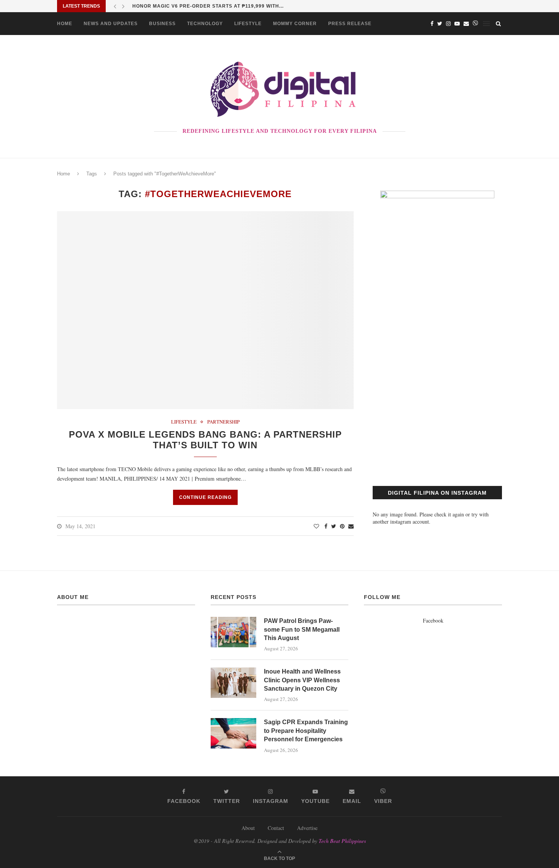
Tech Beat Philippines (342, 840)
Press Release (350, 23)
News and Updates (111, 23)
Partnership (223, 422)
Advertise (307, 827)
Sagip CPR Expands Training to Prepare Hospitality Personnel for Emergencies (306, 730)
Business (162, 23)
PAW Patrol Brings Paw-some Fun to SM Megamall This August (302, 629)
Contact (276, 827)
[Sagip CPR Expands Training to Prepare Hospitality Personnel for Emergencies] (233, 733)
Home (64, 23)
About (248, 827)
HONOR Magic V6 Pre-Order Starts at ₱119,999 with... (208, 6)
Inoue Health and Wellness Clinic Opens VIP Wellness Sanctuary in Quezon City (302, 680)
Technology (205, 23)
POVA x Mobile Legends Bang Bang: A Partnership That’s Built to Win (205, 439)
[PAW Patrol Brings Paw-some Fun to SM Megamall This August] (233, 632)
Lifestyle (248, 23)
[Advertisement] (437, 400)
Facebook (433, 620)
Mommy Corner (295, 23)
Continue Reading (205, 497)
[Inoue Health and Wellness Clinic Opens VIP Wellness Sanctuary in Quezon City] (233, 682)
